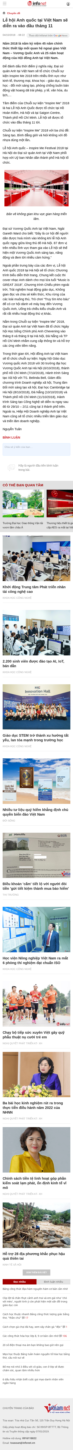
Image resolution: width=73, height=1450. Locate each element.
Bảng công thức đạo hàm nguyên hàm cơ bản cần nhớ (35, 1289)
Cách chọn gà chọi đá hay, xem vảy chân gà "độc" (32, 1326)
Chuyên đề (13, 13)
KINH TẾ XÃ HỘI (12, 1264)
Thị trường (11, 894)
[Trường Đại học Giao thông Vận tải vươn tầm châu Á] (23, 503)
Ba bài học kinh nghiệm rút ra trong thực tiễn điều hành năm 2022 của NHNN (33, 1107)
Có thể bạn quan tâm (23, 485)
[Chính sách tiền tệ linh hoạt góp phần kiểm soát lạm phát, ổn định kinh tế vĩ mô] (36, 1150)
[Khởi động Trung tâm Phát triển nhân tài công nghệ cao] (36, 558)
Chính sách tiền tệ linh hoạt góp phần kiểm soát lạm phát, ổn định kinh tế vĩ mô (34, 1183)
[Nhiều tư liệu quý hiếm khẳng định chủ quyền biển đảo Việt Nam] (36, 781)
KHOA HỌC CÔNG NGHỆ (17, 597)
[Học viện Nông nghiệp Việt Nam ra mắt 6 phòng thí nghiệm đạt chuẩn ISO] (36, 929)
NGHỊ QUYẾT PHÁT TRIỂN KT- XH (22, 1043)
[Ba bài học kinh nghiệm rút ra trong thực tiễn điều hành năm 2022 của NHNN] (36, 1074)
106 (64, 1336)
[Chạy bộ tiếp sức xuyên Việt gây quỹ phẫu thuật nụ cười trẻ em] (36, 1004)
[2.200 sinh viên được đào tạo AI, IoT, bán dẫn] (36, 632)
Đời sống (9, 820)
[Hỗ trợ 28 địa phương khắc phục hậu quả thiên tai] (36, 1225)
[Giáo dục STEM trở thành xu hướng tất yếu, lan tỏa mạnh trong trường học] (36, 707)
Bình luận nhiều (53, 1281)
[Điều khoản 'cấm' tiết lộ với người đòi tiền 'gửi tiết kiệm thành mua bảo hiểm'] (36, 855)
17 (26, 1317)
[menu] (4, 4)
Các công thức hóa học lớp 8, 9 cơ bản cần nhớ (30, 1336)
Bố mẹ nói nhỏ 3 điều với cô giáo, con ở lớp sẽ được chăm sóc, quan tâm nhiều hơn (33, 1368)
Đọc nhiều (19, 1281)
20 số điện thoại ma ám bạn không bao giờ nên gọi (33, 1345)
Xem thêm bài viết (36, 1272)
